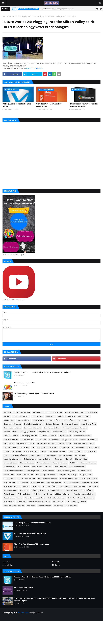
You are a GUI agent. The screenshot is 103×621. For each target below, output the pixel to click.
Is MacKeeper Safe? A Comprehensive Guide (57, 9)
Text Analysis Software (54, 490)
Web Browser (58, 502)
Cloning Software (54, 420)
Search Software (9, 482)
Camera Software (39, 420)
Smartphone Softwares (90, 482)
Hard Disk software (31, 451)
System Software (79, 486)
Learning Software (65, 455)
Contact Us (56, 562)
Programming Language (68, 474)
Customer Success (52, 424)
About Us (6, 562)
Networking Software (77, 467)
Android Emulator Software (75, 412)
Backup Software (84, 416)
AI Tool (46, 412)
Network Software (60, 467)
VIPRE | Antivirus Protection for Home (17, 105)
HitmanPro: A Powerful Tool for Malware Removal (83, 105)
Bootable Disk (9, 420)
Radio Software (9, 478)
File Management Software (46, 443)
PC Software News (84, 471)
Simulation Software (54, 482)
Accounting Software (23, 412)
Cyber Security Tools (88, 424)
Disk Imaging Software (29, 436)
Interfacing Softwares (19, 455)
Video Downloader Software (35, 498)
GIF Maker (53, 447)
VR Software (21, 502)
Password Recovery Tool (66, 471)
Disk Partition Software (48, 436)
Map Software (80, 455)
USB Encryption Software (43, 494)
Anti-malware (92, 412)
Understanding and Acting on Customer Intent (34, 393)
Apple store (50, 416)
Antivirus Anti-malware (21, 416)
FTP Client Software (10, 447)
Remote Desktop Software (47, 478)
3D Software (8, 412)
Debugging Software (27, 432)
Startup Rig (36, 486)
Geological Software (39, 447)
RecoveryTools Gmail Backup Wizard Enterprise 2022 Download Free (42, 372)
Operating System (33, 471)
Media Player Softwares (12, 459)
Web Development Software (14, 506)
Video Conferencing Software (84, 494)
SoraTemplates (16, 617)
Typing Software (9, 494)
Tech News (24, 490)
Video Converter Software (13, 498)
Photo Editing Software (25, 474)
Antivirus (7, 416)
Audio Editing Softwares (66, 416)
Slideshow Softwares (71, 482)
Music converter (9, 467)
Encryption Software (69, 440)
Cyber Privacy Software (70, 424)
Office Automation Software (13, 471)
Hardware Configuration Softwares (53, 451)
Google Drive (64, 447)
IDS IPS (6, 455)
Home (5, 16)
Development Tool (59, 432)
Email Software (54, 440)
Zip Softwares (71, 506)
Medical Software (29, 459)
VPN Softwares (9, 502)
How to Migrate (90, 451)
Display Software (65, 436)
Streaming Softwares (50, 486)
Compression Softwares (12, 424)
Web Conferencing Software (76, 502)
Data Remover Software (32, 428)
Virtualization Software (86, 498)
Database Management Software (75, 428)
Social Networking (10, 486)
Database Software (10, 432)
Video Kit (71, 498)
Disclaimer (56, 565)
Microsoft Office (81, 459)
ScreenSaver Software (89, 478)
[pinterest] (76, 358)
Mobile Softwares (43, 463)
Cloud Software (69, 420)
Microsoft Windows (27, 463)
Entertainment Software (88, 440)
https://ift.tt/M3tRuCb (34, 68)
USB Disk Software (24, 494)
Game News (24, 447)
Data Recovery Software (12, 428)
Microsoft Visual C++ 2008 (24, 383)
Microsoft (68, 459)
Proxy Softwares (85, 474)
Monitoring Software (60, 463)
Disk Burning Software (77, 432)
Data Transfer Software (52, 428)
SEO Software (23, 482)
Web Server (31, 506)
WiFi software (59, 506)
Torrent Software (87, 490)
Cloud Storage (83, 420)
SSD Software (24, 486)
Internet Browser (36, 455)
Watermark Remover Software (39, 502)
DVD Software (41, 440)
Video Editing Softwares (56, 498)
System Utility (93, 486)
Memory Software (45, 459)
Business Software (23, 420)
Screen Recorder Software (69, 478)
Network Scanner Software (41, 467)
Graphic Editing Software (12, 451)
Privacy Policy (8, 565)
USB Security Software (62, 494)
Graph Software (93, 447)
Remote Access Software (26, 478)
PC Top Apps (23, 612)
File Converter (9, 443)
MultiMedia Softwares (88, 463)
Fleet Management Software (84, 443)
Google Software (78, 447)
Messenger (58, 459)
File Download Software (25, 443)
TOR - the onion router (23, 587)
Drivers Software (27, 440)
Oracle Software (48, 471)
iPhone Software (50, 455)
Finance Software (65, 443)
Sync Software (65, 486)
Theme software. (72, 490)
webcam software (44, 506)
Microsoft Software (10, 463)
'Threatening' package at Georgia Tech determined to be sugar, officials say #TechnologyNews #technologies (54, 599)
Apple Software (37, 416)
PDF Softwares (9, 474)
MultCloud (74, 463)
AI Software (37, 412)
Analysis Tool (57, 412)
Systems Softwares (10, 490)
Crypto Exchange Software (33, 424)
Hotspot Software (75, 451)
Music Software (23, 467)
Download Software (11, 440)
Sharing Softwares (37, 482)
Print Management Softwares (46, 474)
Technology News (37, 490)
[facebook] (27, 358)
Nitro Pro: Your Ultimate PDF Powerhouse (49, 105)
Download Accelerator (82, 436)
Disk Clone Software (11, 436)
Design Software (44, 432)
